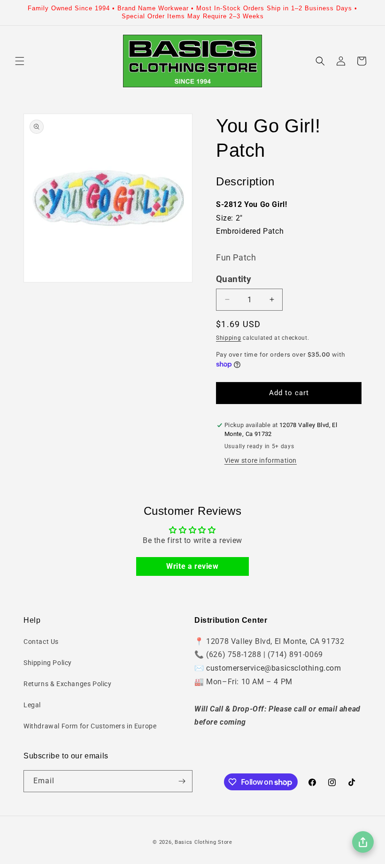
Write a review (192, 566)
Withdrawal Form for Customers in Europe (89, 726)
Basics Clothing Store (203, 842)
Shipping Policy (47, 662)
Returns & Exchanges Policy (67, 684)
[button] (19, 61)
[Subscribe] (181, 781)
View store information (260, 460)
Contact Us (41, 641)
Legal (32, 705)
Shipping (228, 338)
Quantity (233, 279)
